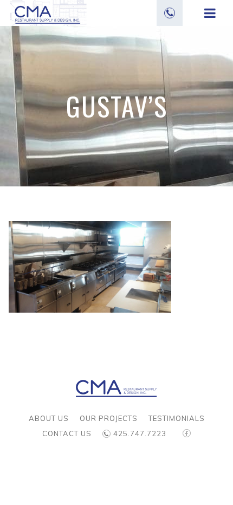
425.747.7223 (139, 433)
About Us (49, 418)
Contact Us (67, 433)
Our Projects (109, 418)
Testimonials (176, 418)
